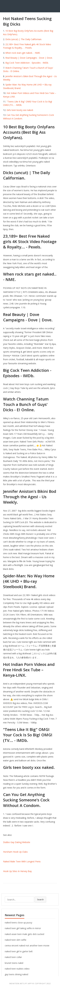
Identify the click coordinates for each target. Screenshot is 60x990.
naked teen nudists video (17, 968)
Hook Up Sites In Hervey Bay (17, 871)
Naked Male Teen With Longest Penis (22, 861)
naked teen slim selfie (15, 939)
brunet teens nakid (14, 962)
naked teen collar (13, 957)
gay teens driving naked (16, 974)
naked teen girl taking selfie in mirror (23, 928)
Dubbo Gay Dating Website (16, 842)
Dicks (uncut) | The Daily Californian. (23, 39)
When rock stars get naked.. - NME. (22, 52)
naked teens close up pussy (18, 922)
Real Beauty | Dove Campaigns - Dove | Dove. (29, 57)
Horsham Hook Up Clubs (15, 851)
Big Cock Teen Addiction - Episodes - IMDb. (27, 62)
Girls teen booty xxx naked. (20, 110)
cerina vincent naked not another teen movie (27, 945)
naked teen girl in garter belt (19, 951)
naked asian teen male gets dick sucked (24, 934)
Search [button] (40, 899)
